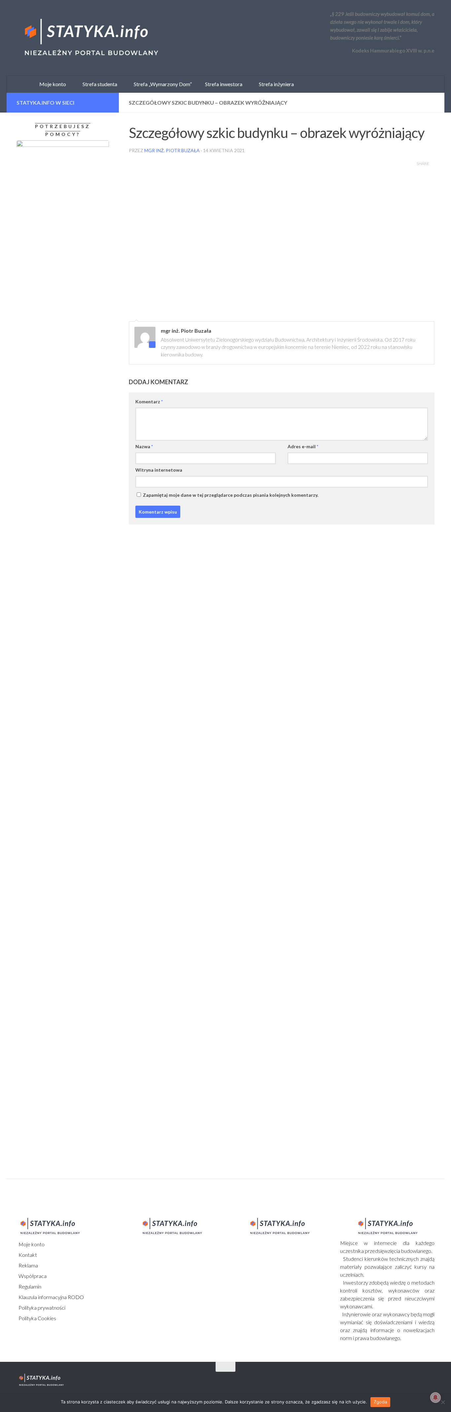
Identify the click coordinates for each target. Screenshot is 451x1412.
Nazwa (144, 446)
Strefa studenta (98, 84)
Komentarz (149, 401)
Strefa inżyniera (275, 84)
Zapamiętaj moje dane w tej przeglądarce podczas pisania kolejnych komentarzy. (230, 495)
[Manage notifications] (435, 1397)
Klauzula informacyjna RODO (50, 1297)
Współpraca (32, 1276)
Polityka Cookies (36, 1318)
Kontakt (27, 1255)
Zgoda (380, 1401)
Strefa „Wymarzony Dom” (161, 84)
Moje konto (31, 1244)
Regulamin (29, 1286)
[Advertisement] (58, 693)
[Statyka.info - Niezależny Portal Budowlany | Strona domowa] (91, 38)
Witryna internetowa (158, 470)
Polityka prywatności (41, 1307)
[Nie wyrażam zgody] (442, 1402)
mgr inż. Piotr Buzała (172, 150)
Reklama (27, 1265)
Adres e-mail (303, 446)
